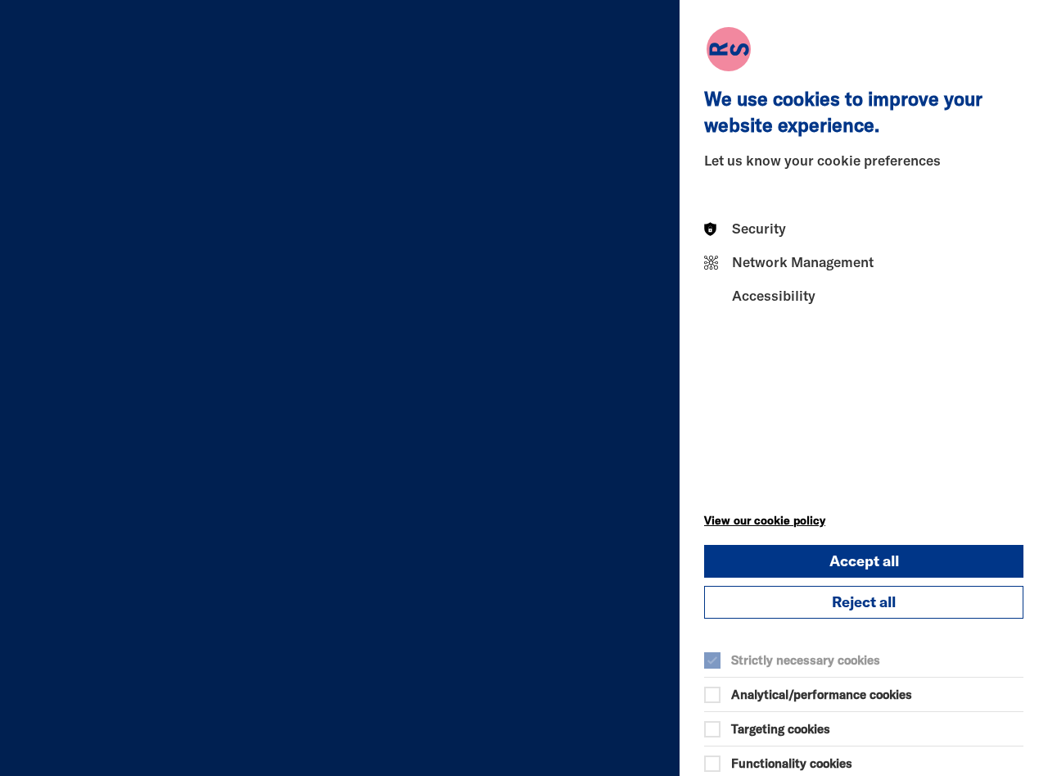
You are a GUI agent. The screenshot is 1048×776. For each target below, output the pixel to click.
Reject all (864, 601)
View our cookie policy (764, 520)
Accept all (864, 560)
